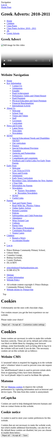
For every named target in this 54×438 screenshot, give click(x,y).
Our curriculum (19, 143)
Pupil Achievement (20, 93)
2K (8, 31)
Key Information (14, 83)
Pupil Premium (18, 98)
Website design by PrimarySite (20, 289)
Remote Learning (19, 210)
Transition (16, 150)
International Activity (21, 106)
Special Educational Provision (25, 148)
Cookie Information (15, 277)
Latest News (17, 128)
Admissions (17, 88)
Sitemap (10, 275)
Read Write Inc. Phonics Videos (26, 205)
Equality (16, 91)
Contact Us (17, 86)
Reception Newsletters (27, 193)
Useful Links (18, 198)
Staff (14, 118)
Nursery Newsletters (27, 190)
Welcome (16, 111)
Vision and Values (20, 116)
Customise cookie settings (34, 325)
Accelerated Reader (20, 240)
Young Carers (18, 233)
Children (10, 23)
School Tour (17, 113)
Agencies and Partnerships (23, 153)
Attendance (17, 218)
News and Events (14, 126)
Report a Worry (19, 238)
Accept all (16, 325)
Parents (10, 200)
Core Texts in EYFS (21, 170)
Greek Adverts (13, 33)
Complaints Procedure (22, 230)
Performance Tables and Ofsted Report (29, 96)
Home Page (6, 7)
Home (9, 21)
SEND (10, 135)
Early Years (12, 165)
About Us (11, 108)
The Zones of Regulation (23, 228)
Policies (15, 213)
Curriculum (17, 123)
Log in (4, 5)
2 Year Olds (17, 183)
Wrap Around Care (20, 220)
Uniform (16, 223)
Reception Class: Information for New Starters (32, 180)
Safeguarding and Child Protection (27, 215)
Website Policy (13, 280)
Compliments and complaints (25, 158)
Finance (15, 145)
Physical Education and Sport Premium (29, 101)
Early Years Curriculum (22, 178)
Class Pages (12, 26)
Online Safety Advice (21, 208)
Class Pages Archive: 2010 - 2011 (21, 28)
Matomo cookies (15, 387)
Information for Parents (22, 185)
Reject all (6, 325)
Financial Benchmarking (23, 103)
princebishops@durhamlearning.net (22, 267)
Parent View (17, 225)
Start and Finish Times (22, 203)
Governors (16, 121)
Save (25, 435)
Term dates (17, 131)
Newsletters (17, 133)
